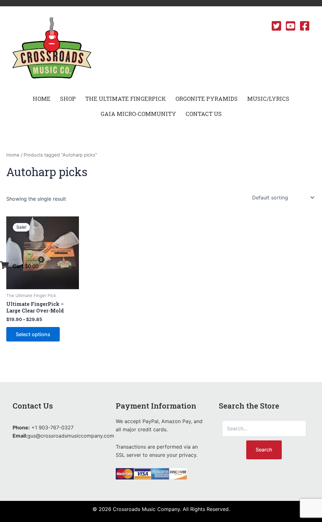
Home (12, 155)
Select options (33, 334)
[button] (68, 99)
